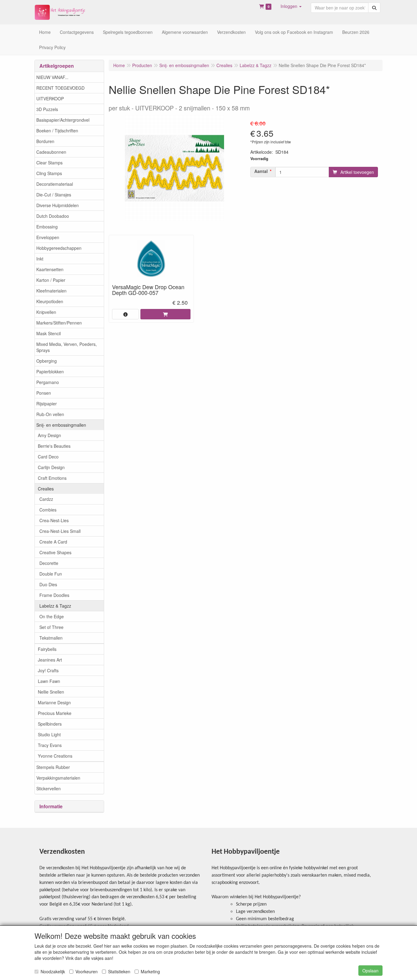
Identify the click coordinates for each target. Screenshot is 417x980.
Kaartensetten (49, 269)
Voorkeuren (86, 971)
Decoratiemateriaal (54, 184)
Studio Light (49, 734)
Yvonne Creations (55, 756)
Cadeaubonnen (51, 152)
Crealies (46, 489)
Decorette (48, 563)
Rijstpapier (46, 403)
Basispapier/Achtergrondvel (62, 120)
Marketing (150, 971)
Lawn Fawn (49, 681)
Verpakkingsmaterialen (58, 778)
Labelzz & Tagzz (55, 606)
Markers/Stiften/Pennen (59, 323)
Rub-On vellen (50, 414)
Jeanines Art (50, 660)
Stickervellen (48, 788)
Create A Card (53, 542)
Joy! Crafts (48, 670)
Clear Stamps (49, 163)
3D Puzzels (47, 109)
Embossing (47, 227)
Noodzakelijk (53, 971)
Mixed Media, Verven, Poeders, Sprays (66, 347)
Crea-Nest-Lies (54, 520)
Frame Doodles (54, 595)
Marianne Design (54, 702)
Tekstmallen (51, 638)
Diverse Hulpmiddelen (57, 205)
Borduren (45, 141)
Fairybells (47, 649)
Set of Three (51, 627)
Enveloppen (47, 237)
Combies (47, 510)
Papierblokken (50, 371)
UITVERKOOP (50, 98)
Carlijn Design (51, 467)
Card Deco (48, 457)
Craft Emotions (52, 478)
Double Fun (50, 574)
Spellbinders (50, 724)
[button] (291, 6)
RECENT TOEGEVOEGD (60, 88)
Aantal (261, 171)
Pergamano (47, 382)
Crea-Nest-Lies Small (60, 531)
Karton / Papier (50, 280)
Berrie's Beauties (54, 446)
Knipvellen (46, 312)
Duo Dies (48, 584)
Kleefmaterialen (51, 291)
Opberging (46, 361)
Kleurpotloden (49, 301)
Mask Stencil (48, 333)
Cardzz (46, 499)
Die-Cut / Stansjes (53, 195)
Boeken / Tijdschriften (57, 130)
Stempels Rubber (53, 767)
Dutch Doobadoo (52, 216)
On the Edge (51, 616)
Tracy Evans (50, 745)
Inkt (39, 259)
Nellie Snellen (51, 692)
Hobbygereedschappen (59, 248)
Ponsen (43, 393)
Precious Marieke (54, 713)
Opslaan (370, 970)
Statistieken (119, 971)
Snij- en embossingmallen (61, 425)
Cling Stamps (49, 173)
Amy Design (49, 435)
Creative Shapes (55, 552)
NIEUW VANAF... (52, 77)
